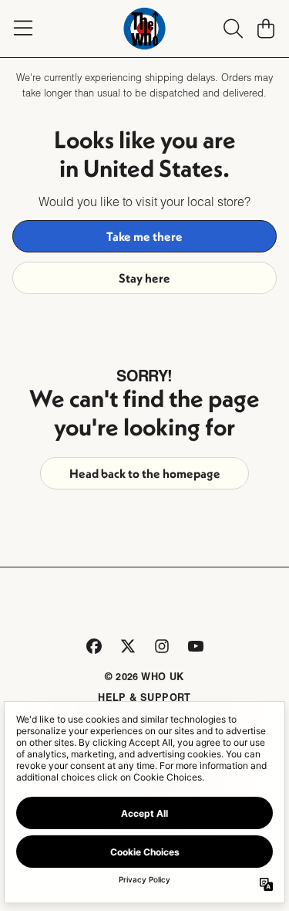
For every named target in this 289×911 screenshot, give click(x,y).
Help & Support (144, 697)
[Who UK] (145, 28)
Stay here (144, 278)
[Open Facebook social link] (94, 646)
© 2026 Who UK (144, 676)
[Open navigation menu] (23, 29)
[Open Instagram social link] (162, 646)
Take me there (144, 236)
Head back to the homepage (144, 473)
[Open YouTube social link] (196, 646)
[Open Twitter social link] (128, 646)
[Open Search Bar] (232, 28)
